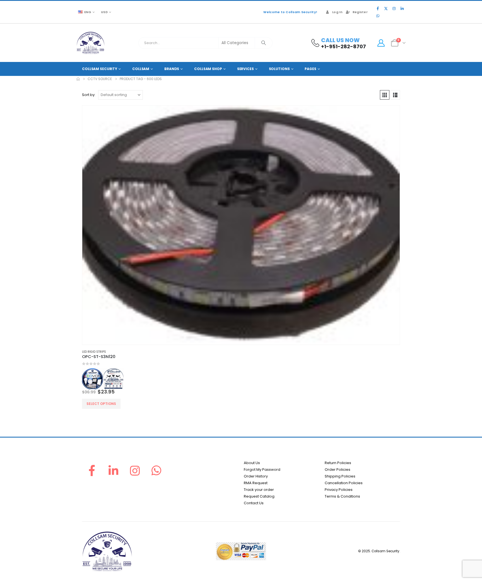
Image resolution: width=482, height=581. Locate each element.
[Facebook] (377, 8)
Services (245, 68)
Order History (256, 476)
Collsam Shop (208, 68)
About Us (252, 462)
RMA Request (255, 483)
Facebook (92, 470)
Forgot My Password (262, 469)
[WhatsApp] (377, 15)
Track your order (259, 489)
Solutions (279, 68)
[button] (384, 95)
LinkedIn (113, 470)
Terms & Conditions (342, 496)
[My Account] (381, 43)
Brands (171, 68)
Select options (101, 403)
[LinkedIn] (402, 8)
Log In (337, 12)
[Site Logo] (90, 42)
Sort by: (88, 94)
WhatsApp (156, 470)
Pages (310, 68)
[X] (385, 8)
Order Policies (337, 469)
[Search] (263, 43)
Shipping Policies (340, 476)
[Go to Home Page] (78, 79)
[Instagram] (393, 8)
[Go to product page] (241, 225)
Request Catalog (259, 496)
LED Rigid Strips (94, 352)
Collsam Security (99, 68)
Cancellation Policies (344, 483)
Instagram (135, 470)
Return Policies (338, 462)
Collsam (140, 68)
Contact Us (254, 503)
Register (360, 12)
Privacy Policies (339, 489)
